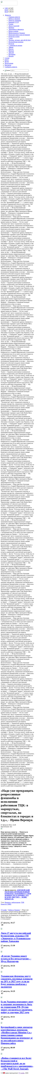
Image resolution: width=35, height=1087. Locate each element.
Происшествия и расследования (19, 35)
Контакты (8, 65)
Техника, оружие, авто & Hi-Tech (20, 40)
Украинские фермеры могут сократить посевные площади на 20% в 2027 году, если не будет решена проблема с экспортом (16, 981)
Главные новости (14, 17)
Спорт (11, 38)
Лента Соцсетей (14, 26)
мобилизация (15, 902)
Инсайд (11, 56)
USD (6, 8)
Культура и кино (14, 36)
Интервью (12, 54)
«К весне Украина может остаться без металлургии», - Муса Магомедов (16, 959)
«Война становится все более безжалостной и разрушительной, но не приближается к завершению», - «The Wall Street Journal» (17, 1063)
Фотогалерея (9, 63)
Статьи (7, 58)
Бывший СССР (14, 22)
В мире (11, 24)
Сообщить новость (11, 67)
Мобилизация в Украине (17, 33)
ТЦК (22, 902)
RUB (6, 12)
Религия (11, 44)
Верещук (8, 902)
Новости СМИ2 (6, 904)
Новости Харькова (15, 20)
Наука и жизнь (13, 31)
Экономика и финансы (16, 29)
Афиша (11, 47)
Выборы (11, 27)
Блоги (7, 60)
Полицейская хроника (16, 42)
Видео (7, 61)
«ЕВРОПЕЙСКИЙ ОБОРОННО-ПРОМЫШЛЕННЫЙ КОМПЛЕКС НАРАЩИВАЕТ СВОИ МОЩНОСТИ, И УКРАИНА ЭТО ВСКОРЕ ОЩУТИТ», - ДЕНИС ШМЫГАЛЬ (18, 894)
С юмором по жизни (15, 45)
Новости (8, 15)
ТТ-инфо (21, 1073)
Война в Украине (14, 19)
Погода (11, 49)
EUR (6, 10)
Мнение (11, 51)
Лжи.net (11, 52)
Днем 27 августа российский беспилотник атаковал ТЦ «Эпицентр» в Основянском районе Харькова (16, 937)
